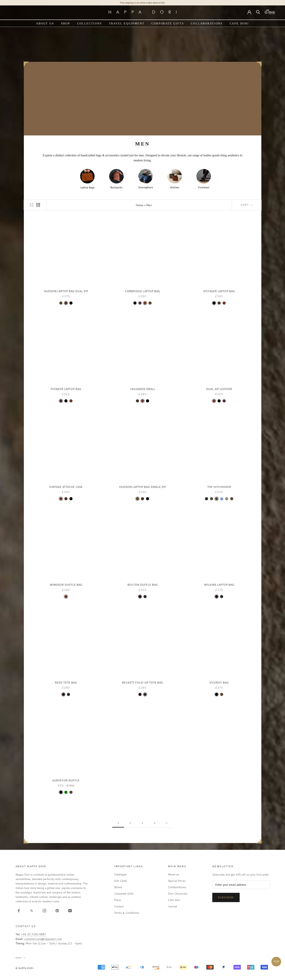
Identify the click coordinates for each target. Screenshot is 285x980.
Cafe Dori (239, 23)
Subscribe (226, 897)
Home (139, 205)
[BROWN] (71, 792)
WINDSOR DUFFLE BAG (66, 584)
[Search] (258, 12)
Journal (172, 906)
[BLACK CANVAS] (206, 498)
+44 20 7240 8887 (33, 934)
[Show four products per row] (38, 205)
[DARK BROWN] (65, 303)
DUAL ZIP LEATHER (219, 389)
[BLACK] (71, 303)
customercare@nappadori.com (43, 939)
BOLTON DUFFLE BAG (142, 584)
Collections (89, 23)
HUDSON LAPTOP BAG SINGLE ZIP (142, 487)
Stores (118, 887)
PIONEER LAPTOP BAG (66, 389)
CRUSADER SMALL (142, 389)
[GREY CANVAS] (226, 498)
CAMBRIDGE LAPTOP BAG (142, 291)
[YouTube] (70, 910)
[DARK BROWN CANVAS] (140, 596)
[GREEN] (65, 792)
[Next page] (167, 823)
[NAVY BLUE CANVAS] (221, 498)
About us (45, 23)
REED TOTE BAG (66, 682)
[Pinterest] (57, 910)
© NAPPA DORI (25, 968)
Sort (245, 204)
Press (117, 900)
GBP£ (19, 957)
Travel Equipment (127, 23)
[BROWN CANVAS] (216, 498)
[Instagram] (44, 910)
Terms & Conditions (126, 913)
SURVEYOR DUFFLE (65, 780)
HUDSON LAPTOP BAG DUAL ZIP (66, 291)
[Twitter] (31, 910)
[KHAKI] (221, 694)
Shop (65, 23)
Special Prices (177, 881)
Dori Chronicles (177, 893)
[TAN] (145, 303)
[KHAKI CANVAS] (231, 498)
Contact (119, 906)
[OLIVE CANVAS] (211, 498)
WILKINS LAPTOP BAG (219, 584)
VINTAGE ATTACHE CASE (66, 487)
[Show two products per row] (31, 205)
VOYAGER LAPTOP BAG (219, 291)
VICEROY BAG (219, 682)
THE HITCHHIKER (219, 487)
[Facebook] (19, 910)
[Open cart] (269, 11)
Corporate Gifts (167, 23)
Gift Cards (120, 881)
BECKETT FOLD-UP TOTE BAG (142, 682)
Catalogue (120, 874)
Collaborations (207, 23)
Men (149, 205)
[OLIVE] (60, 303)
